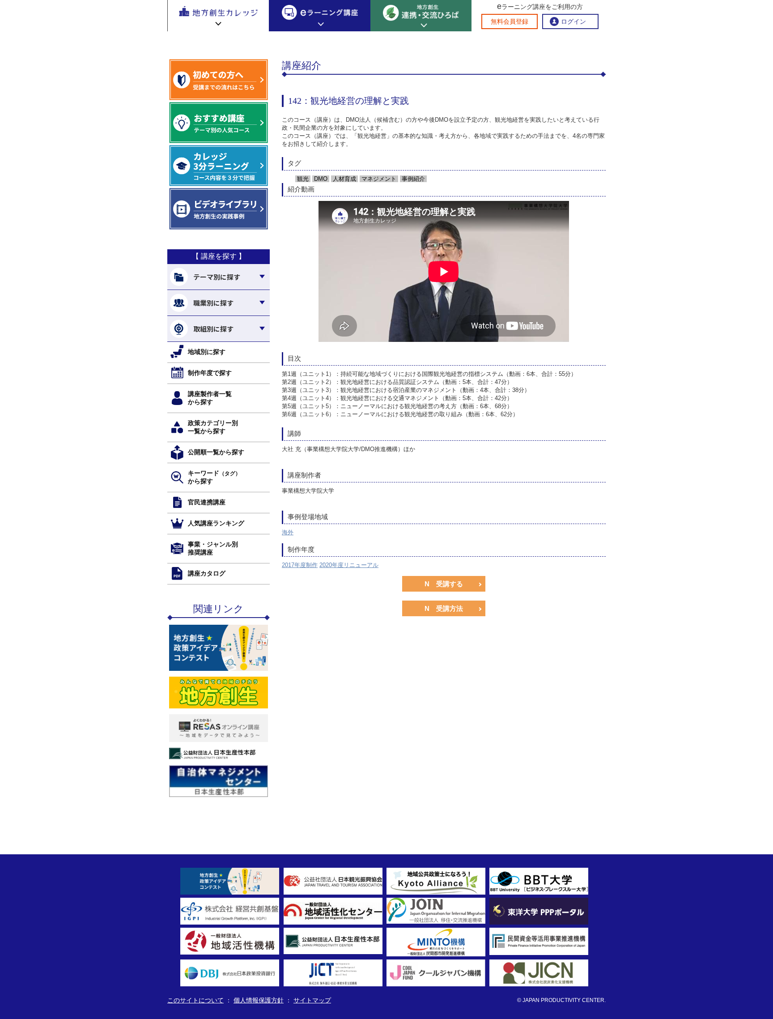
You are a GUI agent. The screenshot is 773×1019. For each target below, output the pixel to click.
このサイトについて (195, 1000)
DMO (319, 178)
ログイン (573, 21)
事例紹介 (412, 178)
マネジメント (378, 178)
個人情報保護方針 (259, 1000)
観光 (302, 178)
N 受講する (444, 584)
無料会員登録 (509, 21)
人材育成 (343, 178)
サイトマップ (312, 1000)
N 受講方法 (444, 608)
